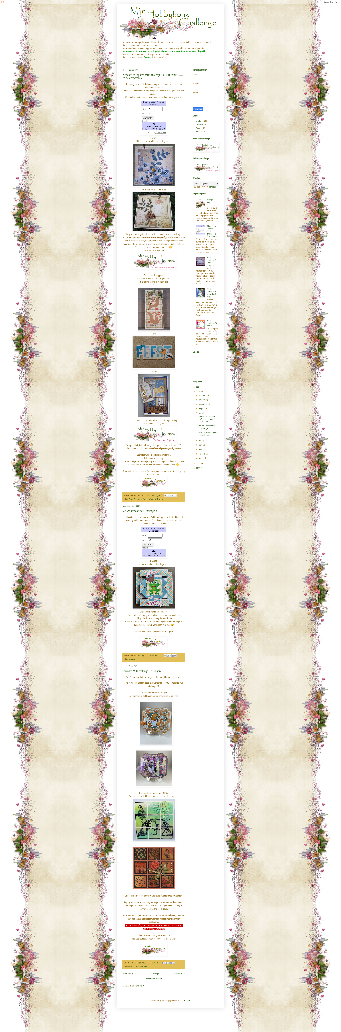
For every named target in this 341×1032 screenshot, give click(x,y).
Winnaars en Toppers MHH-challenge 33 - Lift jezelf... (207, 419)
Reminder (143, 967)
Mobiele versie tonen (154, 979)
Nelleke (140, 499)
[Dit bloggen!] (168, 495)
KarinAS (136, 967)
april (201, 445)
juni (200, 413)
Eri (135, 499)
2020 (198, 464)
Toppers (146, 499)
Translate (212, 187)
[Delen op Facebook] (173, 495)
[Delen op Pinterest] (175, 495)
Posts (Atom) (139, 986)
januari (202, 458)
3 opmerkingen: (154, 656)
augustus (202, 409)
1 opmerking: (153, 963)
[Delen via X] (170, 495)
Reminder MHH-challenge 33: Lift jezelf (143, 671)
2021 (198, 391)
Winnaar (153, 499)
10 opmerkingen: (154, 496)
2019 (198, 468)
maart (201, 450)
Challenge (199, 121)
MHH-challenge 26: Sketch (212, 323)
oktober (202, 400)
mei (200, 441)
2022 (198, 387)
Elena (131, 499)
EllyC (131, 967)
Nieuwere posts (129, 974)
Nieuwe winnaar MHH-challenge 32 (140, 511)
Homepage (155, 974)
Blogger (187, 1001)
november (203, 395)
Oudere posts (179, 974)
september (203, 404)
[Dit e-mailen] (165, 495)
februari (202, 454)
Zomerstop (161, 499)
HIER (160, 909)
